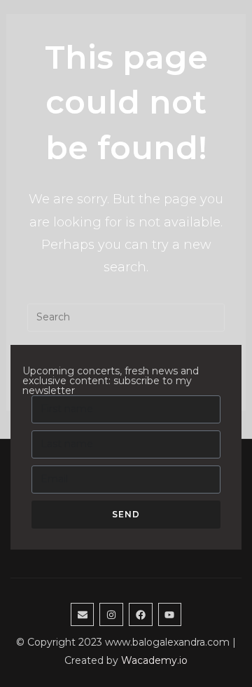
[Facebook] (141, 615)
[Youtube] (170, 615)
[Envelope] (82, 615)
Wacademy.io (154, 660)
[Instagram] (111, 615)
